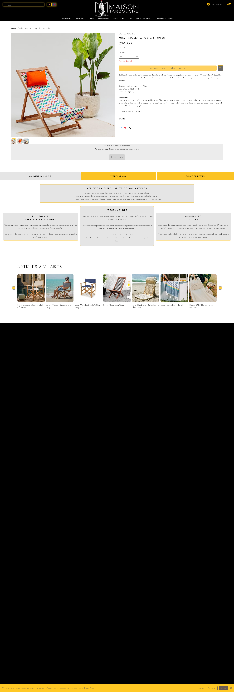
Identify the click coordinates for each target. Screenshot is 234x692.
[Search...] (41, 4)
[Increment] (137, 56)
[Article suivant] (220, 288)
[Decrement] (120, 56)
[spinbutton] (129, 56)
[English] (49, 4)
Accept (223, 688)
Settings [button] (201, 688)
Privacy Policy (89, 688)
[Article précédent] (13, 288)
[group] (117, 291)
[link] (229, 4)
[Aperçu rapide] (31, 288)
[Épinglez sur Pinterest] (125, 127)
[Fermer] (231, 688)
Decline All (211, 688)
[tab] (40, 176)
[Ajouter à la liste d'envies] (220, 68)
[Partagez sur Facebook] (120, 127)
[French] (53, 4)
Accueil (14, 28)
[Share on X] (129, 127)
